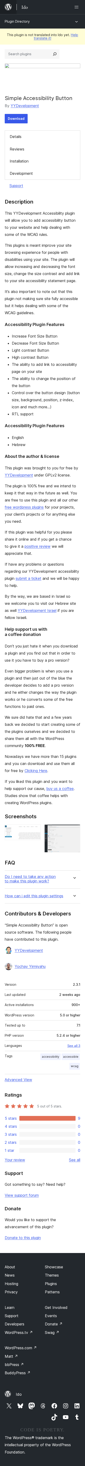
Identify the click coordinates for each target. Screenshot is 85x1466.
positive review (38, 546)
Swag (52, 1332)
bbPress (14, 1364)
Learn (9, 1307)
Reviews (17, 149)
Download (16, 119)
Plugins (51, 1283)
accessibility (50, 1056)
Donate (54, 1324)
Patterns (52, 1292)
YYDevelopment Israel (37, 610)
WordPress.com (21, 1347)
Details (15, 136)
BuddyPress (17, 1372)
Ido (19, 1394)
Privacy (11, 1292)
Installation (19, 161)
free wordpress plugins (24, 507)
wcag (74, 1066)
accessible (70, 1056)
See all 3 (73, 1046)
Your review (15, 1159)
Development (21, 173)
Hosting (11, 1283)
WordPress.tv (19, 1332)
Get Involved (56, 1307)
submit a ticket (28, 578)
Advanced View (18, 1079)
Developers (14, 1324)
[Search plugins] (55, 54)
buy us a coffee (60, 788)
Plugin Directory (17, 21)
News (10, 1275)
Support (16, 185)
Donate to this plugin (23, 1237)
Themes (52, 1275)
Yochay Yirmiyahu (30, 966)
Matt (11, 1356)
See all (74, 1159)
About (10, 1267)
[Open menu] (77, 7)
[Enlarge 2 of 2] (74, 830)
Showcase (54, 1267)
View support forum (22, 1195)
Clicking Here (36, 770)
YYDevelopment (25, 105)
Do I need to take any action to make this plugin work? (30, 878)
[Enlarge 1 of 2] (34, 830)
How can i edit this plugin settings (34, 896)
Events (51, 1315)
